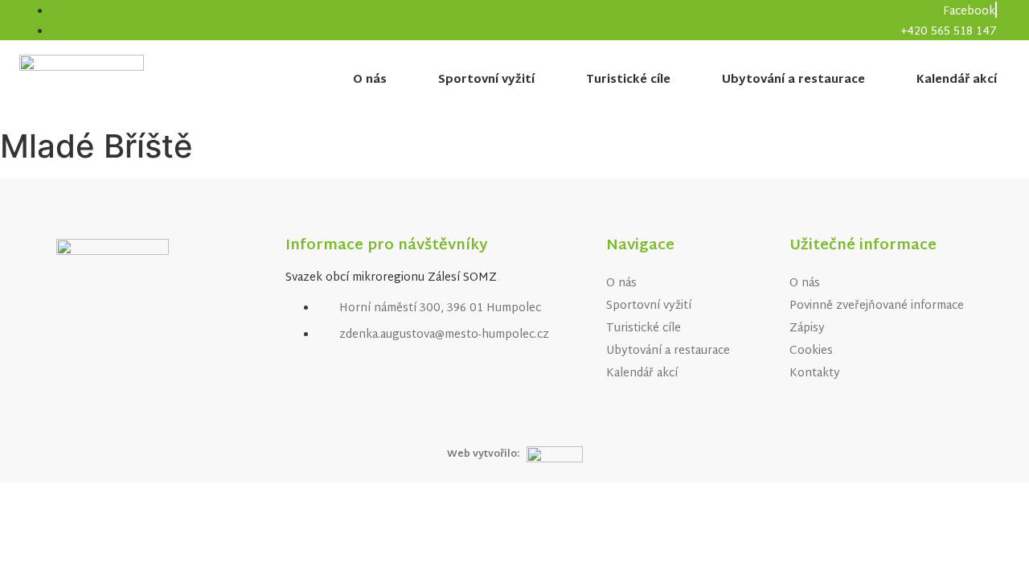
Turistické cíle (628, 80)
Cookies (811, 351)
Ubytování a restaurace (793, 80)
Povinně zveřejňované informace (876, 306)
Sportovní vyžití (486, 80)
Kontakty (814, 373)
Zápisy (807, 328)
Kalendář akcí (956, 80)
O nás (370, 80)
